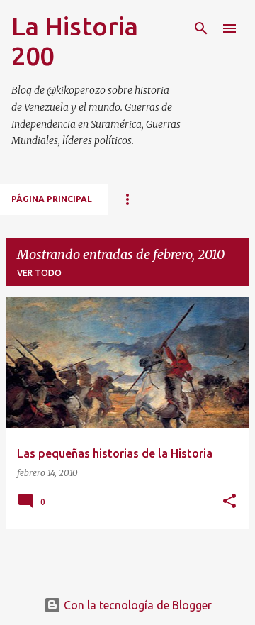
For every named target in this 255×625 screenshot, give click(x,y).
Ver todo (39, 272)
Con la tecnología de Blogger (136, 605)
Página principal (51, 199)
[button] (229, 501)
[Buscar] (201, 28)
